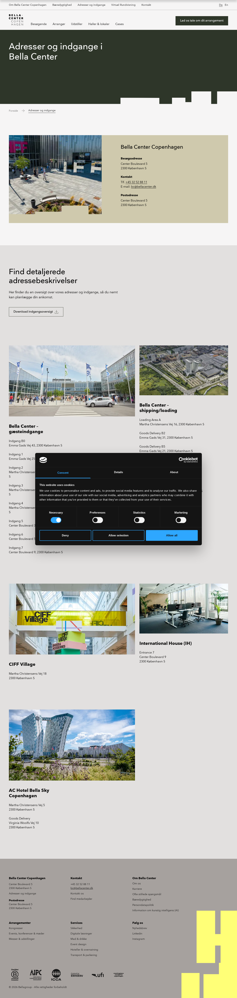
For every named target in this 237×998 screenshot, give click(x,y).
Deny (65, 535)
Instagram (138, 939)
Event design (78, 944)
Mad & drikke (79, 939)
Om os (136, 883)
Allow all (171, 535)
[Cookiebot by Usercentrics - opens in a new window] (181, 460)
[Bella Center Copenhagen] (16, 19)
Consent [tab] (63, 472)
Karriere (137, 888)
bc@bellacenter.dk (143, 187)
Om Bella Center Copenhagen (27, 4)
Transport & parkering (84, 955)
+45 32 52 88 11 (136, 182)
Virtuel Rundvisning (123, 4)
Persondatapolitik (143, 905)
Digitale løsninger (81, 933)
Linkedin (137, 933)
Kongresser (16, 928)
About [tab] (174, 472)
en (226, 4)
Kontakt (146, 4)
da (221, 4)
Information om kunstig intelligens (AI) (155, 910)
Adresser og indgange (91, 4)
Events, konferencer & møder (26, 933)
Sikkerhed (76, 928)
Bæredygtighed (62, 4)
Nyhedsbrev (139, 928)
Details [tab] (118, 472)
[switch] (97, 520)
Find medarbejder (81, 898)
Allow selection (119, 535)
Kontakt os (77, 893)
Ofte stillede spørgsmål (146, 894)
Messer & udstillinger (22, 939)
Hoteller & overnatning (84, 949)
